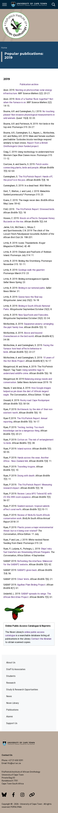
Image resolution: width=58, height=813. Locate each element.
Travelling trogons (26, 466)
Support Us (11, 723)
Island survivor (24, 448)
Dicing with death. (26, 475)
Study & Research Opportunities (22, 689)
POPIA (13, 807)
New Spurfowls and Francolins (33, 315)
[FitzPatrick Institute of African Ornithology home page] (16, 25)
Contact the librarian (41, 638)
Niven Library (12, 703)
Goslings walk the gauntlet (31, 270)
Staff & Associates (15, 669)
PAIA (19, 807)
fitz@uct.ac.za (14, 763)
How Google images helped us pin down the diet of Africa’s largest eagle (27, 391)
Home (4, 47)
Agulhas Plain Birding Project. (31, 584)
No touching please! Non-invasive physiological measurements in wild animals (29, 114)
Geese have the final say (30, 297)
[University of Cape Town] (18, 746)
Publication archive (29, 84)
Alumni (9, 716)
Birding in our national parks (31, 288)
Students (10, 676)
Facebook (13, 794)
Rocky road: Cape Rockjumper (34, 400)
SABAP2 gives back (27, 570)
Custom (4, 794)
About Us (10, 662)
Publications (12, 709)
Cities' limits (23, 579)
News (9, 696)
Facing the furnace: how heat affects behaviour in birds (28, 348)
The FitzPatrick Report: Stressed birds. (35, 209)
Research (10, 682)
